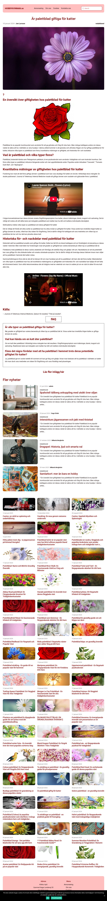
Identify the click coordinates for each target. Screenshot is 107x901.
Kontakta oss (66, 8)
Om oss (48, 8)
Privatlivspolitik (56, 898)
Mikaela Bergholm (58, 440)
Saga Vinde (55, 413)
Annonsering (38, 8)
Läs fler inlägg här (53, 371)
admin (51, 386)
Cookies (56, 8)
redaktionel (100, 24)
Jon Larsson (20, 24)
